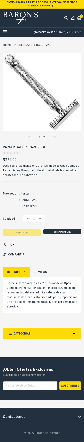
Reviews (41, 272)
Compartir (16, 254)
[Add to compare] (12, 244)
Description (16, 272)
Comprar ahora (62, 232)
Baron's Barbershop (48, 432)
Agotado (21, 232)
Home (7, 44)
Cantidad (9, 218)
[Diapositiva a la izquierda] (29, 138)
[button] (66, 18)
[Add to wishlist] (6, 244)
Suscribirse (70, 385)
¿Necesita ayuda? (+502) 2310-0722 (57, 31)
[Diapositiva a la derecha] (55, 138)
